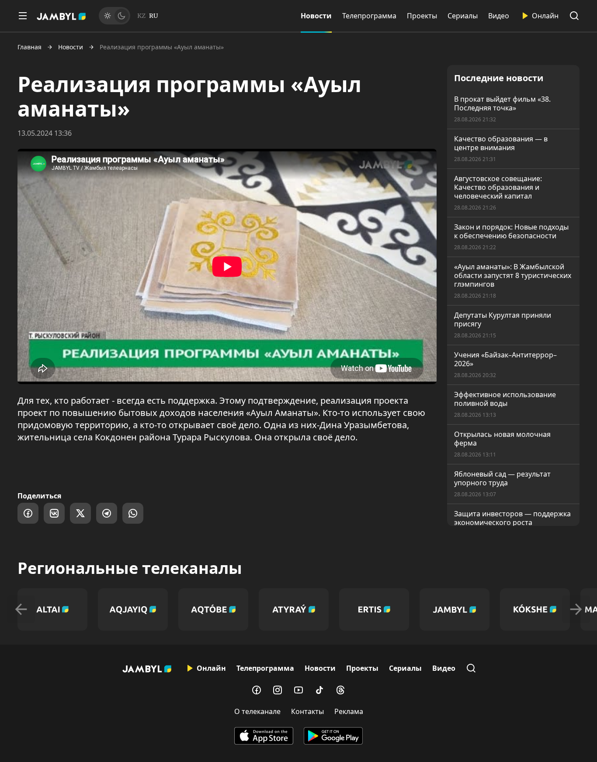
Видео (498, 16)
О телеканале (257, 711)
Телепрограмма (369, 16)
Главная (29, 47)
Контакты (307, 711)
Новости (316, 16)
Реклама (348, 711)
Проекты (422, 16)
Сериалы (463, 16)
